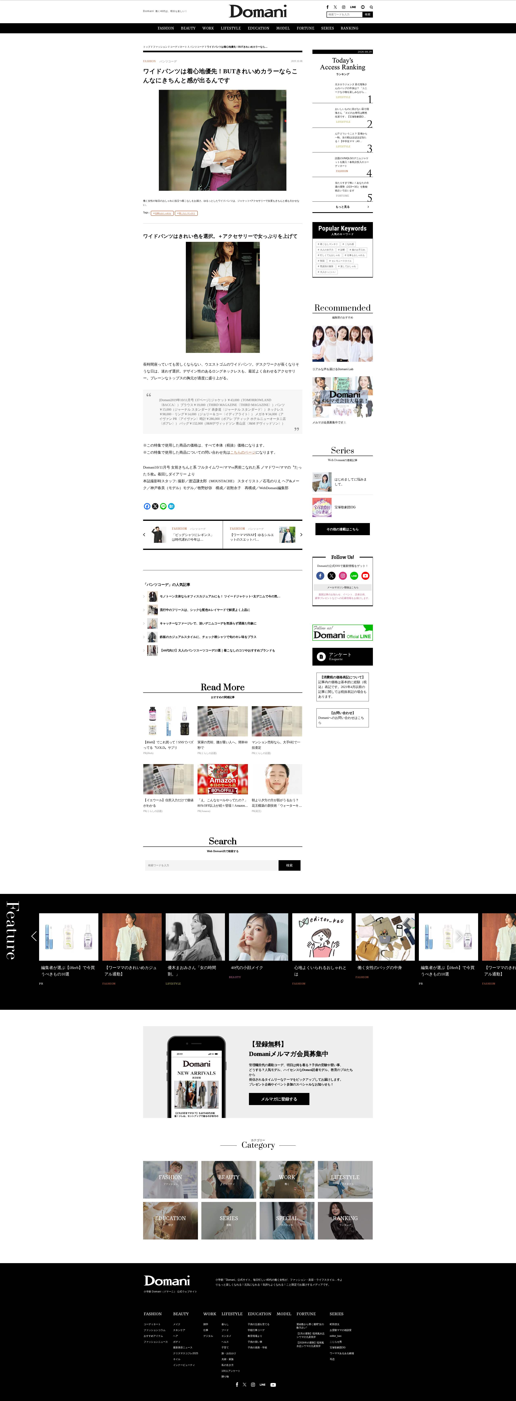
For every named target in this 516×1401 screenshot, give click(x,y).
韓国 (322, 261)
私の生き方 (228, 1365)
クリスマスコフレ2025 (185, 1353)
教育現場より (255, 1336)
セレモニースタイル (341, 261)
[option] (68, 946)
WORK (208, 28)
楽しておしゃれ (348, 266)
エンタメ (226, 1336)
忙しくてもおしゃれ (329, 255)
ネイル (176, 1359)
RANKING (349, 28)
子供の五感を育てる (258, 1324)
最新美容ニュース (182, 1347)
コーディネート (178, 46)
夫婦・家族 (228, 1359)
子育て (225, 1347)
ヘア (175, 1336)
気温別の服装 (326, 266)
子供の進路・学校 (257, 1347)
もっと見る (343, 206)
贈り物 (225, 1376)
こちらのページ (243, 452)
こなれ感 (349, 244)
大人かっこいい (327, 272)
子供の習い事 (255, 1341)
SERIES (327, 28)
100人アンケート (231, 1371)
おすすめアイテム (153, 1336)
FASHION (166, 28)
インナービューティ (184, 1365)
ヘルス (225, 1341)
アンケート (340, 654)
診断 (342, 250)
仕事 (205, 1330)
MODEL (283, 28)
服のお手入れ (358, 250)
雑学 (205, 1324)
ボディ (176, 1341)
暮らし (225, 1324)
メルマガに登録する (279, 1099)
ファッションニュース (156, 1341)
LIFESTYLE (231, 28)
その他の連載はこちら (343, 529)
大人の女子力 (326, 250)
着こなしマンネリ (187, 213)
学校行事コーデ (256, 1330)
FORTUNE (305, 28)
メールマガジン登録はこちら (343, 587)
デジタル (208, 1336)
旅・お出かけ (229, 1353)
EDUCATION (258, 28)
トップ (146, 46)
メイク (176, 1324)
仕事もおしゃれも (163, 213)
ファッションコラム (154, 1330)
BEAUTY (188, 28)
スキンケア (179, 1330)
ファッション (160, 46)
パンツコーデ (197, 46)
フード (225, 1330)
